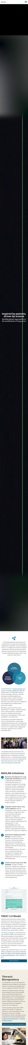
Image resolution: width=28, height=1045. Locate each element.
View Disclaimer (14, 961)
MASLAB (3, 2)
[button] (14, 1024)
